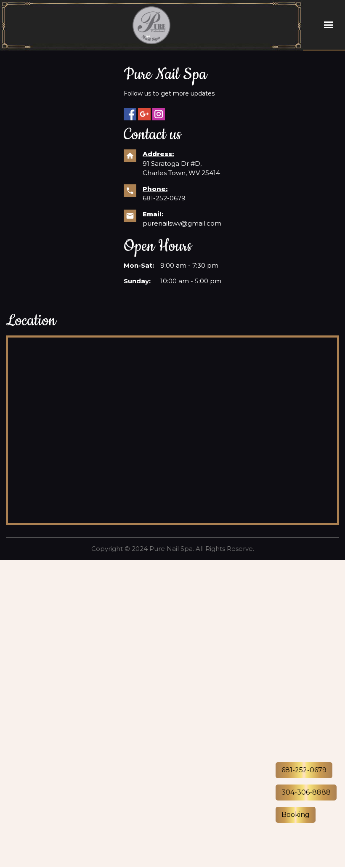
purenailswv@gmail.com (182, 223)
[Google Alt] (144, 114)
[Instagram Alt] (158, 114)
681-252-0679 (164, 198)
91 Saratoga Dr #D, (173, 164)
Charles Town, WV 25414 (181, 173)
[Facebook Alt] (130, 114)
